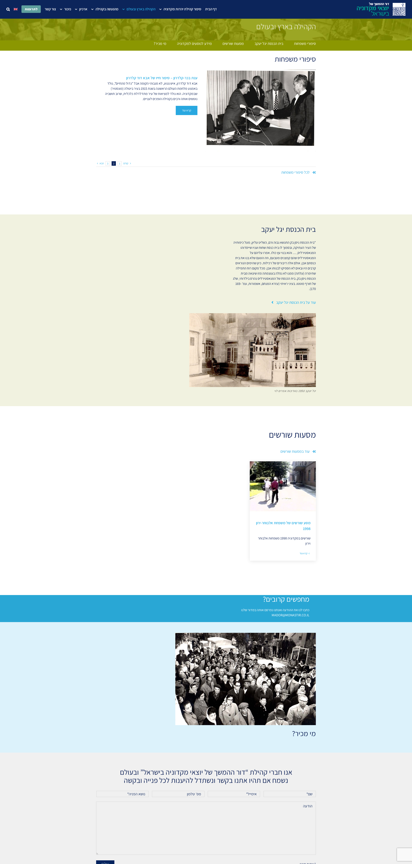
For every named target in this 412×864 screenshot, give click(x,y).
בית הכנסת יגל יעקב (268, 43)
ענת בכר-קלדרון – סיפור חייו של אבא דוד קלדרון (161, 77)
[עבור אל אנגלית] (16, 9)
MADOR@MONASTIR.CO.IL (290, 615)
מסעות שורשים (233, 43)
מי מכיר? (160, 43)
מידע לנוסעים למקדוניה (194, 43)
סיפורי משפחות (305, 43)
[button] (8, 9)
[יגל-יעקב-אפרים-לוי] (252, 315)
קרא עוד (186, 110)
